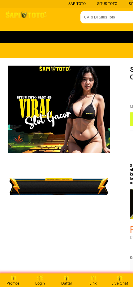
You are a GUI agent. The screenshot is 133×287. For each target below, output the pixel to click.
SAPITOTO (77, 4)
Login (40, 283)
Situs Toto (107, 4)
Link (93, 283)
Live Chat (119, 283)
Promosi (13, 283)
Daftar (66, 283)
